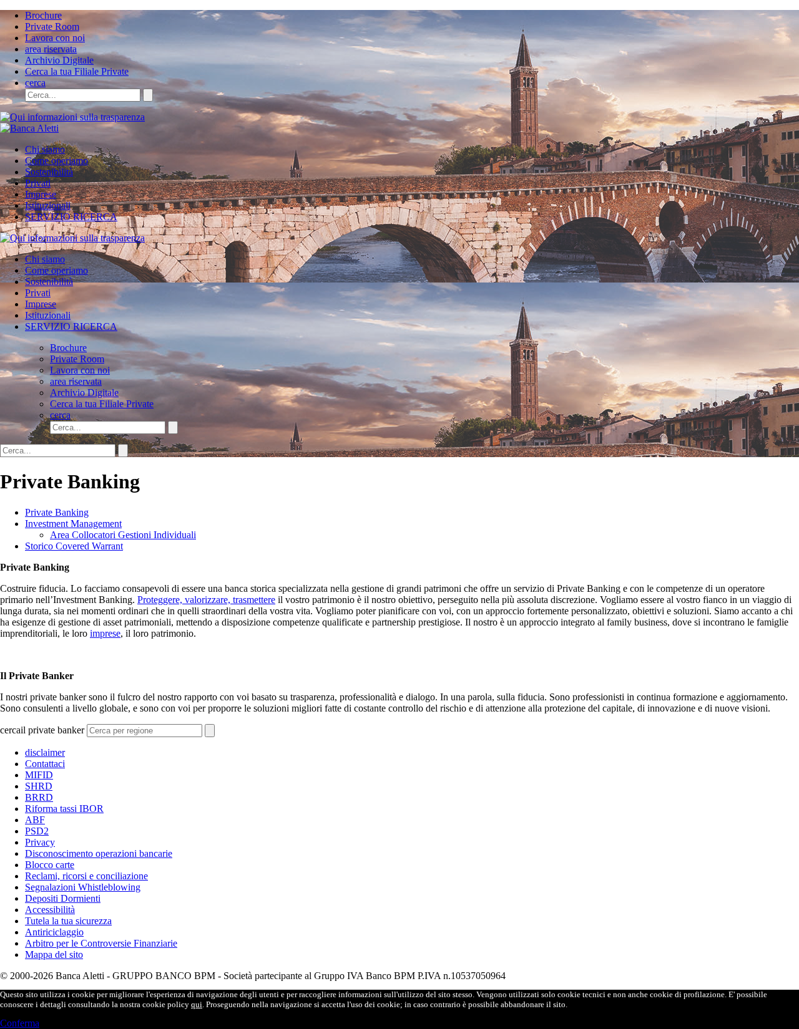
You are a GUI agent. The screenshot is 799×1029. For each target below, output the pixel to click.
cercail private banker (42, 730)
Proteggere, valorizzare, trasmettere (206, 599)
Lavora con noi (55, 37)
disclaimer (45, 752)
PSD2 (37, 831)
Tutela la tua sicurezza (68, 920)
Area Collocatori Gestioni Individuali (123, 534)
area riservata (51, 49)
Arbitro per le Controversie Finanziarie (101, 943)
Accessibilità (50, 909)
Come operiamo (56, 160)
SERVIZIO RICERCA (71, 216)
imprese (105, 633)
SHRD (38, 786)
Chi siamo (45, 149)
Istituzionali (48, 205)
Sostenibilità (49, 172)
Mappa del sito (54, 954)
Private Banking (57, 512)
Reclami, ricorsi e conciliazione (86, 876)
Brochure (43, 15)
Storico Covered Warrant (74, 546)
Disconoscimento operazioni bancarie (98, 853)
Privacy (40, 842)
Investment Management (73, 523)
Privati (38, 183)
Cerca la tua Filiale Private (77, 71)
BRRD (39, 797)
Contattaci (45, 763)
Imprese (40, 194)
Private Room (52, 26)
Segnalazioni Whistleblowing (82, 887)
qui (196, 1004)
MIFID (39, 775)
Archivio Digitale (59, 60)
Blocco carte (49, 864)
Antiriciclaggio (54, 932)
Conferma (19, 1023)
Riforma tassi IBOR (64, 808)
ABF (35, 819)
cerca (35, 82)
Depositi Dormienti (62, 898)
